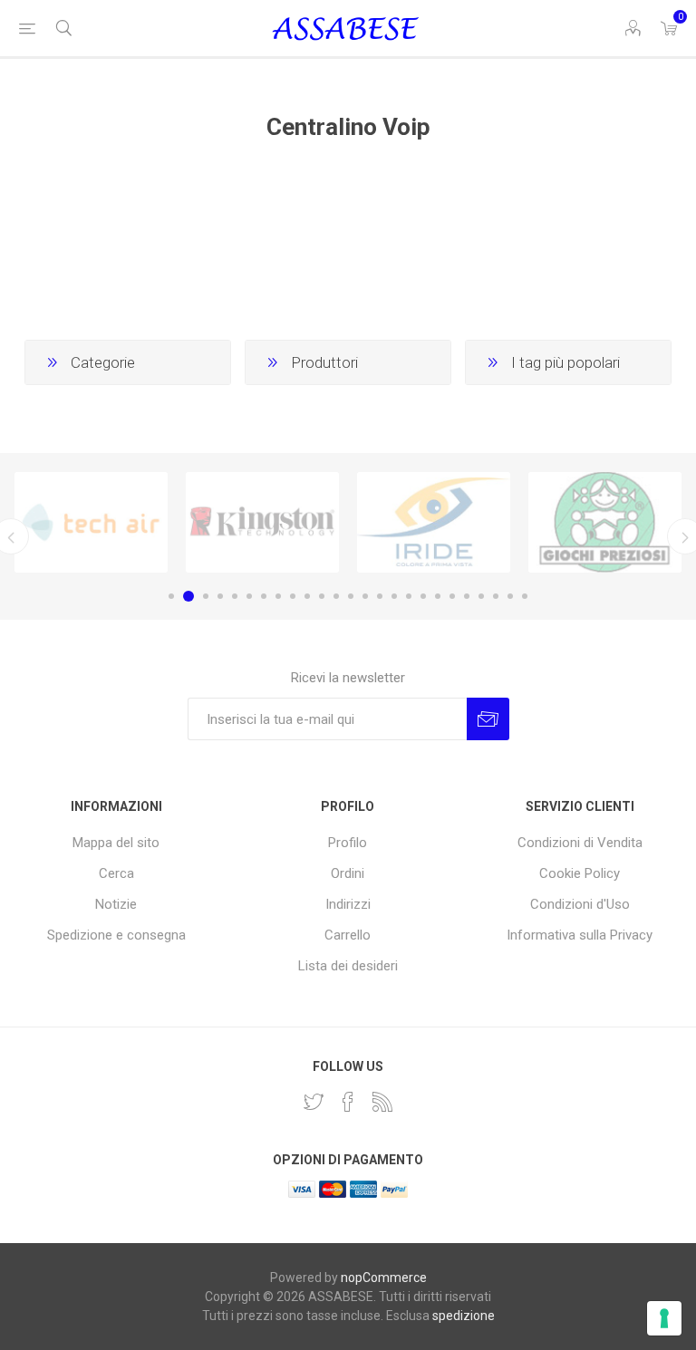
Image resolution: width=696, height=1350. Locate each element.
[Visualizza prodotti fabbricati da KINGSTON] (262, 523)
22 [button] (481, 596)
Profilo (347, 842)
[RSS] (382, 1101)
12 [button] (336, 596)
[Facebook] (348, 1101)
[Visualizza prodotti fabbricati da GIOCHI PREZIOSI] (605, 523)
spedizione (463, 1315)
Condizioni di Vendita (580, 842)
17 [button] (408, 596)
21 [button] (466, 596)
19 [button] (437, 596)
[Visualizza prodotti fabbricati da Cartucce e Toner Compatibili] (433, 523)
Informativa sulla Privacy (579, 935)
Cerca (116, 873)
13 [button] (350, 596)
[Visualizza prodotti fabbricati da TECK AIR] (91, 523)
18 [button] (423, 596)
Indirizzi (348, 904)
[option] (91, 523)
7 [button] (263, 596)
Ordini (347, 873)
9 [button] (292, 596)
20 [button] (452, 596)
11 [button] (321, 596)
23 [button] (495, 596)
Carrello (347, 935)
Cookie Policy (579, 873)
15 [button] (379, 596)
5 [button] (234, 596)
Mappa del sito (116, 842)
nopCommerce (384, 1277)
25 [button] (524, 596)
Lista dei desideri (348, 966)
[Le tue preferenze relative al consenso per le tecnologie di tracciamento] (664, 1318)
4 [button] (220, 596)
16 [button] (394, 596)
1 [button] (171, 596)
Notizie (116, 904)
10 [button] (307, 596)
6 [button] (249, 596)
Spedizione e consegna (116, 935)
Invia (488, 719)
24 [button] (510, 596)
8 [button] (278, 596)
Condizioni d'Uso (580, 904)
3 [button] (205, 596)
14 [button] (365, 596)
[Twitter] (313, 1101)
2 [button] (188, 596)
